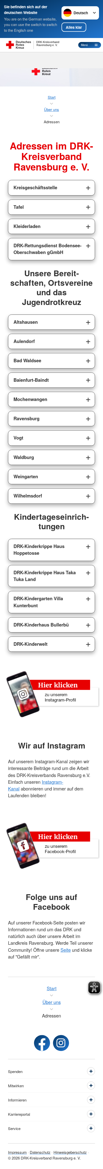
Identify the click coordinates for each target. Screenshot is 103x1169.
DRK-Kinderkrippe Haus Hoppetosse (39, 549)
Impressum (17, 1152)
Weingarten (26, 476)
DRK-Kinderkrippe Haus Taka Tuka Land (45, 575)
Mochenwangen (30, 399)
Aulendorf (24, 341)
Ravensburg (27, 418)
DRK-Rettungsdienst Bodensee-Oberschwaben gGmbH (48, 249)
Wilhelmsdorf (28, 495)
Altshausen (26, 322)
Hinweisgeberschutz (70, 1152)
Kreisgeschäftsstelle (35, 187)
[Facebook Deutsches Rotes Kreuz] (42, 1043)
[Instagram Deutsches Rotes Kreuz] (61, 1043)
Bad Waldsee (27, 360)
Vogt (18, 437)
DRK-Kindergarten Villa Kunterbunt (38, 601)
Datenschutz (40, 1152)
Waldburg (24, 457)
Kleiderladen (27, 226)
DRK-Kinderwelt (31, 644)
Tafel (19, 207)
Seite (65, 949)
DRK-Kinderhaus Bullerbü (41, 625)
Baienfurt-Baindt (31, 380)
